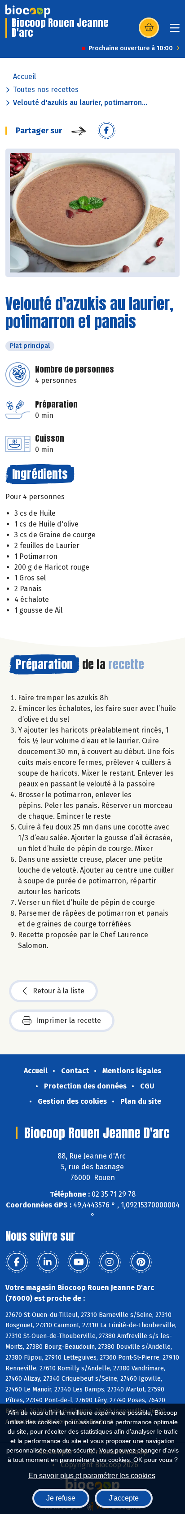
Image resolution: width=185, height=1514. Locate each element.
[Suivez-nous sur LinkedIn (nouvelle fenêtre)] (47, 1262)
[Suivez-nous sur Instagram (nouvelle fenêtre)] (109, 1262)
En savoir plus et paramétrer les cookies (91, 1475)
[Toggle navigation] (175, 30)
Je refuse (60, 1498)
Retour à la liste (58, 991)
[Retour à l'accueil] (27, 11)
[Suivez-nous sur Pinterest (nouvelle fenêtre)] (140, 1262)
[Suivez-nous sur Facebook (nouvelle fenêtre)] (16, 1262)
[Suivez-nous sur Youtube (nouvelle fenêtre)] (78, 1262)
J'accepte (124, 1498)
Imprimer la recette (68, 1020)
